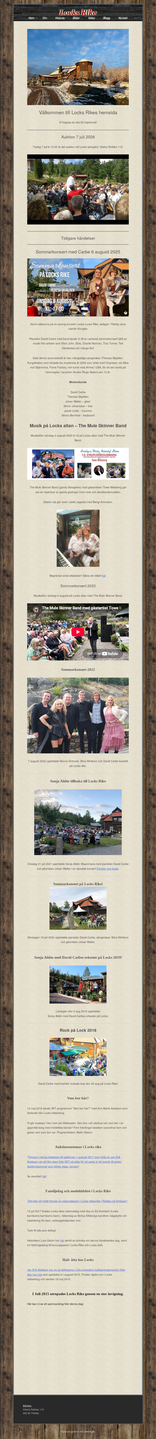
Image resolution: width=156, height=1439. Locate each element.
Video (91, 18)
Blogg (106, 18)
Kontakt (123, 18)
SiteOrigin (89, 1431)
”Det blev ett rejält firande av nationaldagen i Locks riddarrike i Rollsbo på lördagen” (77, 1201)
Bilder (76, 18)
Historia (59, 18)
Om (45, 18)
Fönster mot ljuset (107, 868)
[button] (78, 189)
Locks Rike (78, 12)
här (104, 575)
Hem (31, 18)
